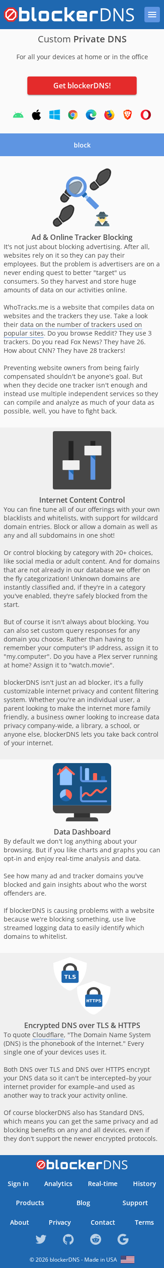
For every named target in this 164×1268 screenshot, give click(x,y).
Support (135, 1202)
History (144, 1183)
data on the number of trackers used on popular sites (73, 328)
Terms (144, 1222)
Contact (103, 1222)
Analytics (58, 1183)
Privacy (60, 1222)
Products (30, 1202)
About (19, 1222)
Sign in (18, 1183)
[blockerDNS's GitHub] (68, 1246)
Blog (83, 1202)
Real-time (103, 1183)
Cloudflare (48, 1034)
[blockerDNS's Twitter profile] (41, 1246)
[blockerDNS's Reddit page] (95, 1246)
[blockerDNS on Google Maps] (123, 1246)
